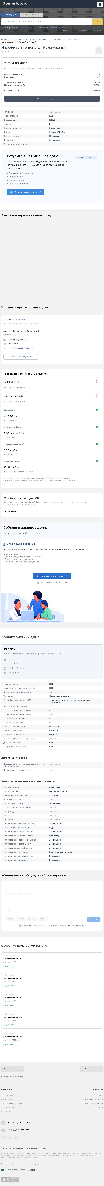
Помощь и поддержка (93, 1103)
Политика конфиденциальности (13, 1164)
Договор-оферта (36, 1164)
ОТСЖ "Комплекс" (15, 320)
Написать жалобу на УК (20, 357)
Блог (101, 1095)
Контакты (99, 1107)
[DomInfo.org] (14, 3)
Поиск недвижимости (93, 1099)
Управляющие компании (11, 1103)
